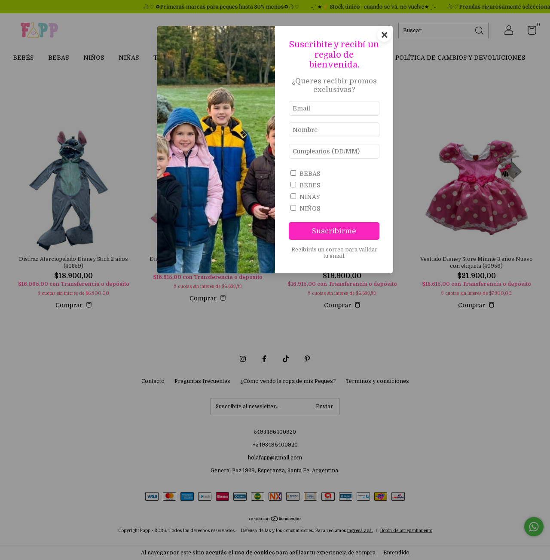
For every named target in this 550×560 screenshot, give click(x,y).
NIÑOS (309, 208)
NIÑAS (309, 196)
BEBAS (309, 173)
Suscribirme (334, 231)
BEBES (309, 185)
